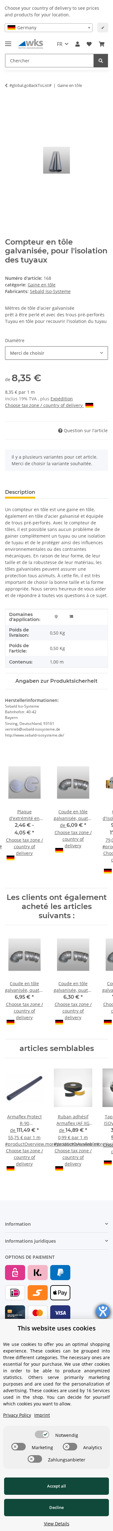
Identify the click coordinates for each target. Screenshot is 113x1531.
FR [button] (59, 44)
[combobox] (49, 27)
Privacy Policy (17, 1415)
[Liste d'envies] (89, 44)
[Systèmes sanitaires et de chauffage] (71, 616)
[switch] (42, 1434)
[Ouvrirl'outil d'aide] (103, 1311)
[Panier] (101, 44)
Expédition (62, 399)
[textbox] (48, 28)
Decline (56, 1507)
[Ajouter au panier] (10, 105)
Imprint (42, 1415)
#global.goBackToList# (30, 85)
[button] (77, 44)
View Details (56, 1524)
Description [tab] (20, 492)
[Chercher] (101, 60)
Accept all (56, 1486)
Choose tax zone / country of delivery (44, 405)
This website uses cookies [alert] (57, 1328)
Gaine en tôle (42, 285)
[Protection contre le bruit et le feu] (56, 616)
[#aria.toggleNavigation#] (8, 41)
